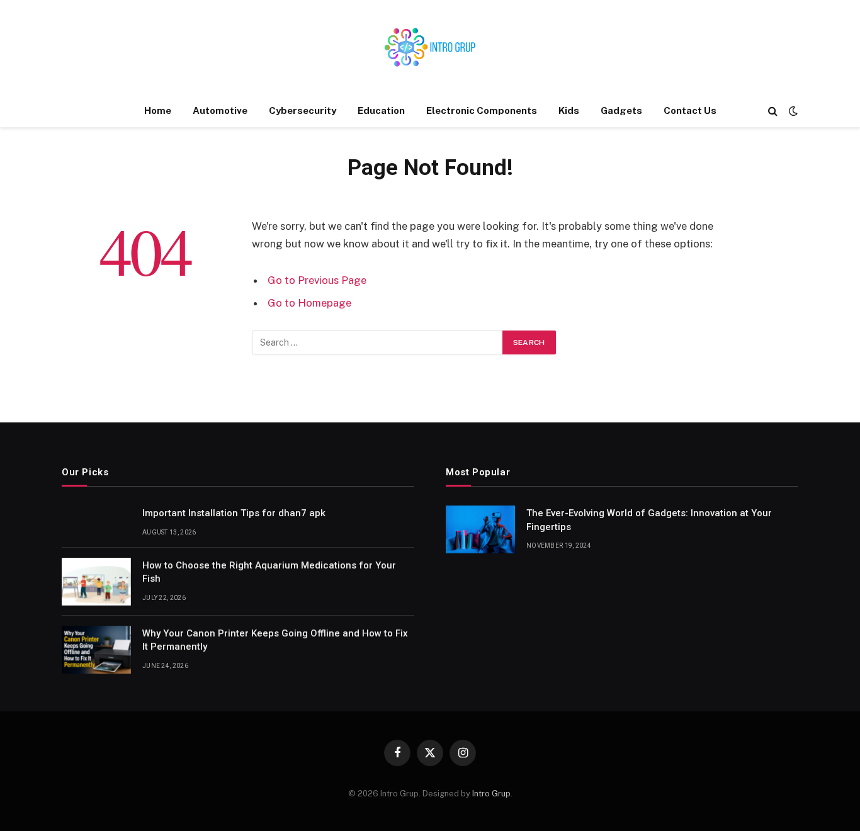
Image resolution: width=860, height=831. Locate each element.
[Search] (773, 111)
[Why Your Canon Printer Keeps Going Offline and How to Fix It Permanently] (96, 650)
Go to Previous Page (317, 280)
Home (157, 110)
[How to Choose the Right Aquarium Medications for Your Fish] (96, 582)
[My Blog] (430, 47)
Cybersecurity (302, 110)
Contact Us (690, 110)
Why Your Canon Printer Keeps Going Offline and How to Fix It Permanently (275, 640)
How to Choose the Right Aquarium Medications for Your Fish (269, 572)
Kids (568, 110)
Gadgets (621, 110)
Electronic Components (481, 110)
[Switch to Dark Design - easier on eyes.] (792, 111)
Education (381, 110)
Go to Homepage (309, 303)
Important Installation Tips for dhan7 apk (233, 513)
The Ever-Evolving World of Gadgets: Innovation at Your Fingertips (649, 519)
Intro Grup (491, 793)
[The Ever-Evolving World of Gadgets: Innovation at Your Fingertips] (480, 529)
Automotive (220, 110)
